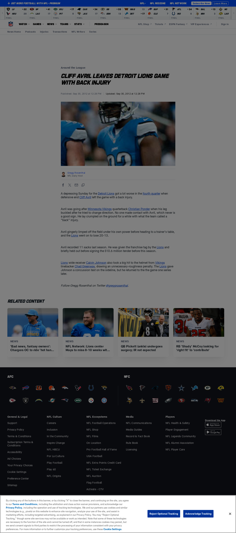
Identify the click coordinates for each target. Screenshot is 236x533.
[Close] (230, 514)
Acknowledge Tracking (198, 513)
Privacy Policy (14, 507)
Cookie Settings (112, 529)
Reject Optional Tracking (164, 513)
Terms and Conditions (24, 504)
